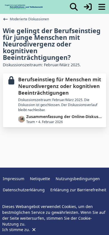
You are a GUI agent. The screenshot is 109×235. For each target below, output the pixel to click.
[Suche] (73, 7)
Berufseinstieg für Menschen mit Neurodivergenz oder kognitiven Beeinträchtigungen (59, 86)
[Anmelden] (87, 7)
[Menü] (101, 7)
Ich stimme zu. (16, 229)
